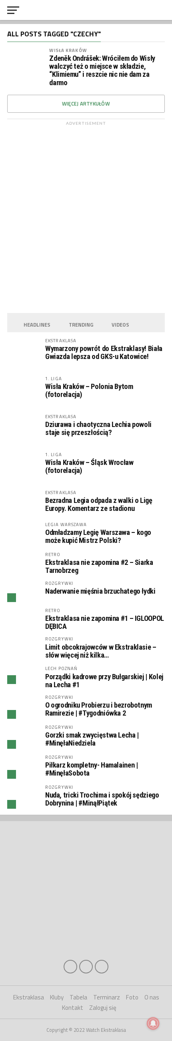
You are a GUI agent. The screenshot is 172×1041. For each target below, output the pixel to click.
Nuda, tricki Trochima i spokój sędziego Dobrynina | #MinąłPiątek (102, 799)
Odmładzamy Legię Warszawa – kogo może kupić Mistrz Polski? (98, 536)
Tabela (78, 997)
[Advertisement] (86, 215)
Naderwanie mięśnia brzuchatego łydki (100, 591)
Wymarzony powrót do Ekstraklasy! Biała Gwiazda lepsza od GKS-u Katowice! (103, 352)
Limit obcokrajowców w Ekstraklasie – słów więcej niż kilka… (100, 651)
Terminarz (106, 997)
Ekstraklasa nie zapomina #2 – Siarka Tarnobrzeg (99, 566)
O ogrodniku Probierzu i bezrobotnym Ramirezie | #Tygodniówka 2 (98, 709)
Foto (132, 997)
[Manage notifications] (153, 1023)
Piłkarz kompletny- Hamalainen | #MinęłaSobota (91, 769)
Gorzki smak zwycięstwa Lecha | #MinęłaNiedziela (92, 739)
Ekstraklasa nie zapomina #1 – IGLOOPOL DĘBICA (104, 622)
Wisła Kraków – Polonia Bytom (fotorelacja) (89, 390)
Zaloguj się (102, 1007)
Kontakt (72, 1007)
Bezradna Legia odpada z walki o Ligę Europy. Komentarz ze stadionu (98, 504)
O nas (151, 997)
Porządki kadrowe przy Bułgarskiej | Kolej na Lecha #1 (104, 680)
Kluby (57, 997)
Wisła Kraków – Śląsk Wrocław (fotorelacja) (89, 466)
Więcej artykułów (86, 104)
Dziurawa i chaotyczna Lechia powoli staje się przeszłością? (98, 428)
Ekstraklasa (28, 997)
